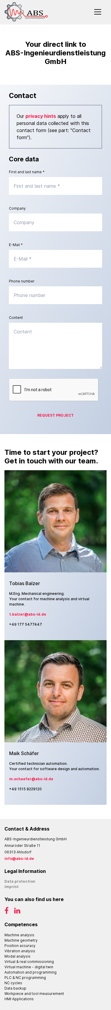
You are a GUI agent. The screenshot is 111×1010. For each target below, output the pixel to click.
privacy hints (40, 116)
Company (17, 208)
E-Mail (16, 245)
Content (16, 317)
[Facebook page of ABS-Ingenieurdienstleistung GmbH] (6, 912)
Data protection (19, 881)
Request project (55, 415)
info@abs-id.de (19, 858)
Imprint (11, 886)
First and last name (27, 172)
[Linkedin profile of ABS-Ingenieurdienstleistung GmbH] (14, 912)
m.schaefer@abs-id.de (31, 779)
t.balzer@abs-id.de (27, 614)
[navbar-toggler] (97, 12)
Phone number (22, 281)
